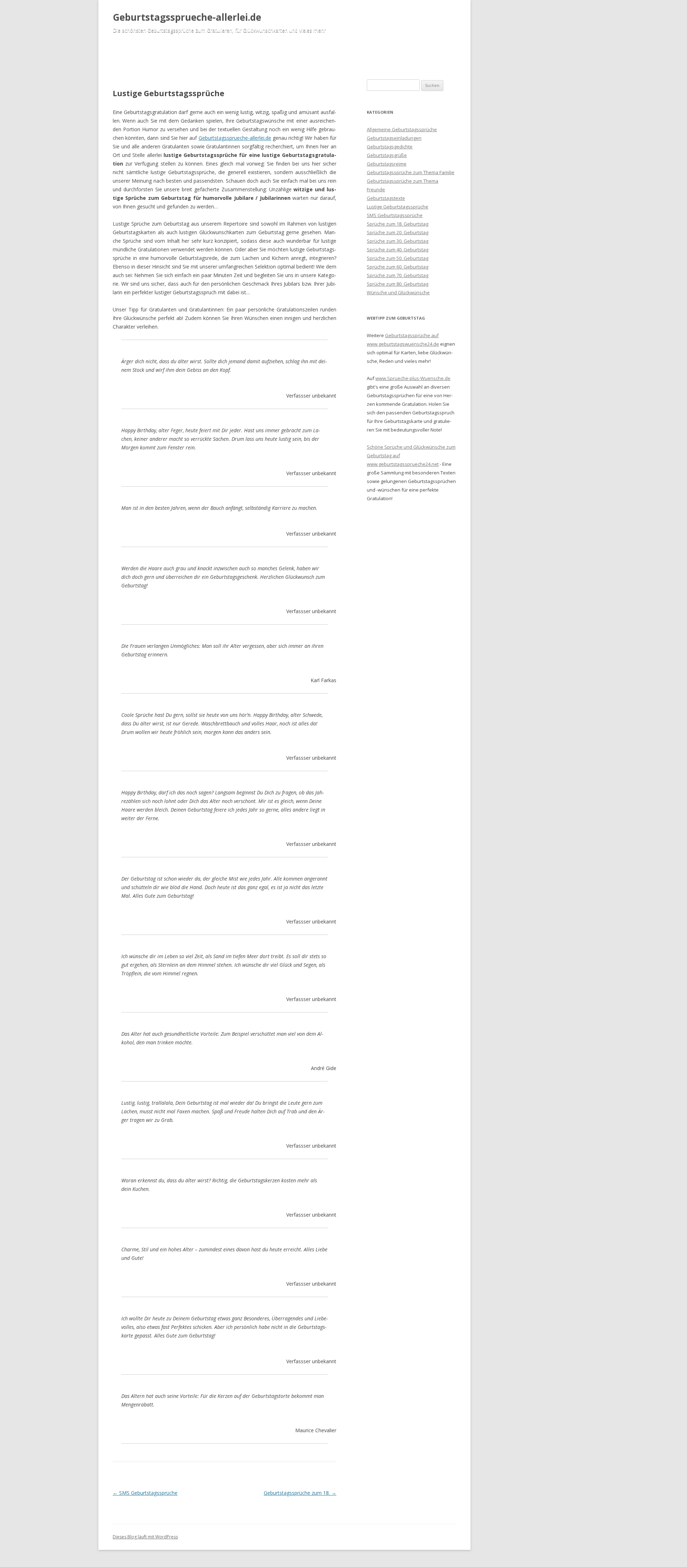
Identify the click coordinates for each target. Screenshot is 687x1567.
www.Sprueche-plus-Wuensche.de (412, 378)
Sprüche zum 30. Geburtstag (397, 241)
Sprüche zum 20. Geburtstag (397, 232)
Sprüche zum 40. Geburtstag (397, 249)
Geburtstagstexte (386, 198)
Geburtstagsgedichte (390, 146)
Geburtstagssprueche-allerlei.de (187, 17)
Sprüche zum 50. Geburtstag (397, 258)
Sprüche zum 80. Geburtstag (397, 284)
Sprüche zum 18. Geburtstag (397, 224)
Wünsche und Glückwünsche (398, 292)
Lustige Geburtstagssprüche (397, 206)
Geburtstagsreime (386, 164)
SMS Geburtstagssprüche (145, 1492)
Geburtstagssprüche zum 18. (300, 1492)
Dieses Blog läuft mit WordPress (145, 1537)
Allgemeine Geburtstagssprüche (402, 129)
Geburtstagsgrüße (387, 155)
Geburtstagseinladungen (394, 138)
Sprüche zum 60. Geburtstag (397, 266)
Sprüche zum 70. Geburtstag (397, 275)
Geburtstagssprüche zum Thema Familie (410, 172)
